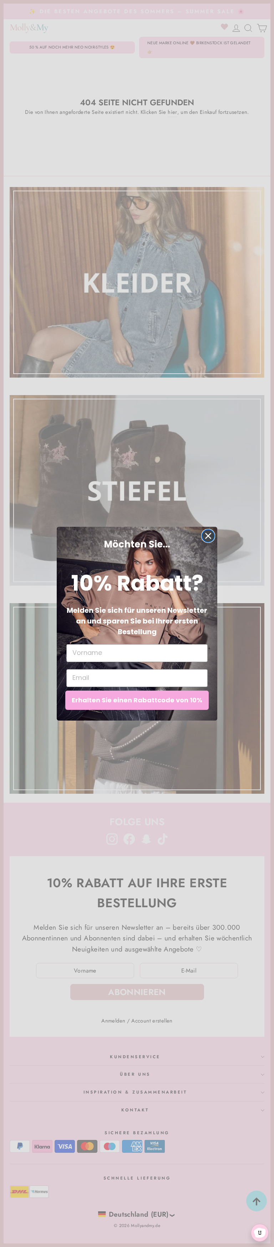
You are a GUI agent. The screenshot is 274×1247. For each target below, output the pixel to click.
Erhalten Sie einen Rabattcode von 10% (137, 700)
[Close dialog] (208, 536)
